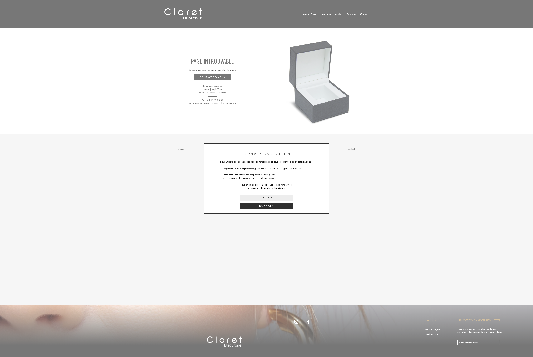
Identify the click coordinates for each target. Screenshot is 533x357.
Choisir (266, 197)
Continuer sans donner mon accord (311, 147)
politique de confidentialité (271, 188)
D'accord (266, 206)
